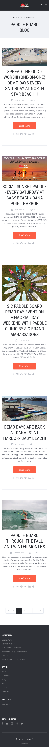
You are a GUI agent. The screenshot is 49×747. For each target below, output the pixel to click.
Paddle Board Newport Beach (14, 659)
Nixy (4, 679)
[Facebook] (2, 724)
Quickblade (7, 675)
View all (5, 691)
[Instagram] (12, 724)
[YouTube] (7, 724)
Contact (5, 655)
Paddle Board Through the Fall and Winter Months (24, 541)
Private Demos (8, 644)
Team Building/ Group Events (14, 651)
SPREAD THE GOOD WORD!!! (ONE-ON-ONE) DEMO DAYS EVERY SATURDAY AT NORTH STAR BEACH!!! (24, 83)
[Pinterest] (17, 724)
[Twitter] (22, 724)
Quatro (5, 687)
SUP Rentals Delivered (11, 647)
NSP (4, 671)
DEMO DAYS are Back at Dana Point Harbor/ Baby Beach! (24, 432)
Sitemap (24, 743)
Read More (24, 125)
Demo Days (7, 640)
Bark (4, 683)
